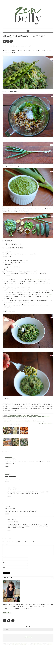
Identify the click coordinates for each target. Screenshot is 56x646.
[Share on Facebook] (11, 41)
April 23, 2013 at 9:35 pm (10, 476)
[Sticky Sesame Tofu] (7, 431)
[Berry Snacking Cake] (7, 442)
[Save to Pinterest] (7, 41)
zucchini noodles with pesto (27, 417)
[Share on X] (4, 41)
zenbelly (28, 13)
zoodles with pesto (46, 416)
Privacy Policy (28, 637)
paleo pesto (17, 416)
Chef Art (7, 474)
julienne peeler (39, 279)
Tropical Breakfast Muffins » (45, 423)
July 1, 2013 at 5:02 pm (12, 521)
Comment (5, 544)
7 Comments (16, 37)
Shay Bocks (23, 643)
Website (4, 567)
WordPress (50, 643)
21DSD (9, 415)
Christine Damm (8, 457)
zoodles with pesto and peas (8, 417)
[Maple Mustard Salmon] (24, 442)
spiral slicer (31, 279)
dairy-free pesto (11, 416)
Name (4, 557)
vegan (27, 415)
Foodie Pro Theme (15, 643)
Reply (6, 466)
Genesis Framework (37, 643)
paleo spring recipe (24, 416)
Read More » (7, 612)
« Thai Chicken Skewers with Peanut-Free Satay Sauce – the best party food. (23, 421)
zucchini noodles (17, 417)
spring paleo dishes (32, 416)
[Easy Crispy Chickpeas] (24, 431)
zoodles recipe (39, 416)
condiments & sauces (14, 415)
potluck (20, 415)
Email (4, 562)
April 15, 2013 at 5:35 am (10, 459)
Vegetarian (36, 415)
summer (24, 415)
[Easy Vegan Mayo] (15, 431)
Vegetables (31, 415)
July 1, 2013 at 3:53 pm (10, 508)
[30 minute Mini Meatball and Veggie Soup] (15, 442)
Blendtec (49, 294)
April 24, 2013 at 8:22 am (13, 489)
